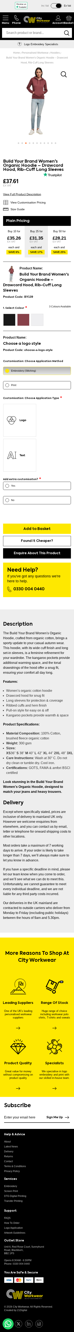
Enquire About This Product (37, 553)
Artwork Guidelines (14, 1232)
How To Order (12, 1223)
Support (10, 1210)
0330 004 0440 (29, 589)
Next (69, 44)
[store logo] (37, 19)
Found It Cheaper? (37, 541)
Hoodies (55, 52)
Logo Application (13, 1227)
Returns (8, 1156)
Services (10, 1179)
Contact (8, 1161)
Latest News (11, 1146)
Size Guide (17, 209)
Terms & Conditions (15, 1166)
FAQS (7, 1218)
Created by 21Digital (15, 1310)
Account (58, 23)
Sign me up (54, 1117)
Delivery (8, 1151)
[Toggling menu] (5, 19)
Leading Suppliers (18, 1003)
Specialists (54, 1063)
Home (17, 52)
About (7, 1141)
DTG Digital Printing (15, 1196)
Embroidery (10, 1186)
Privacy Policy (12, 1171)
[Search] (67, 33)
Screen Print (11, 1191)
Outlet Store (14, 1240)
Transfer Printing (13, 1201)
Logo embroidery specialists (41, 44)
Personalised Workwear (35, 52)
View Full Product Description (22, 194)
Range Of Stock (54, 1003)
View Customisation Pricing (28, 202)
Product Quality (18, 1063)
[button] (18, 143)
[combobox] (32, 33)
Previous (5, 44)
